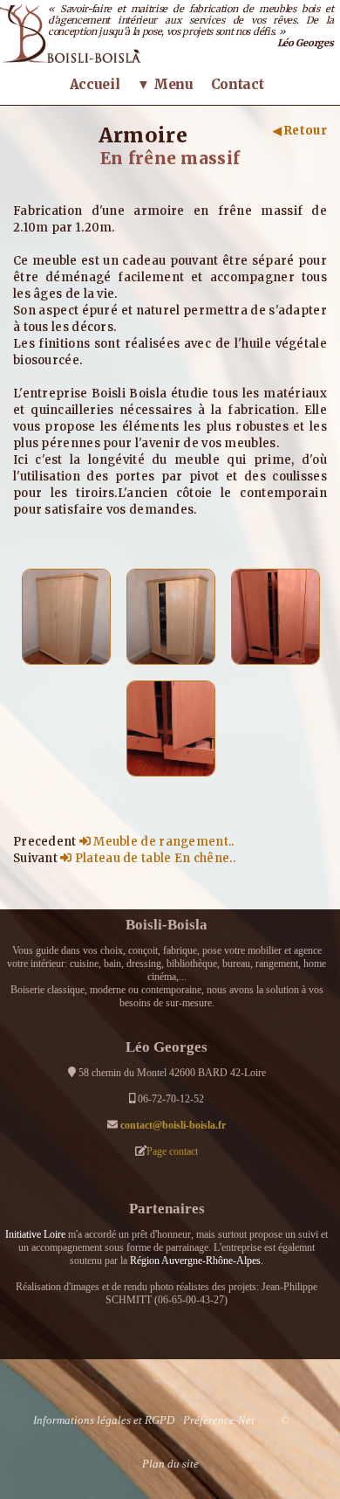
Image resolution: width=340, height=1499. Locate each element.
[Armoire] (66, 616)
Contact (237, 84)
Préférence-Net (219, 1419)
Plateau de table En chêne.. (153, 858)
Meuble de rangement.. (163, 841)
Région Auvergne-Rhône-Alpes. (196, 1260)
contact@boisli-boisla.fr (173, 1125)
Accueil (95, 84)
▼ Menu (165, 84)
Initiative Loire (35, 1234)
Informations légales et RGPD (103, 1419)
